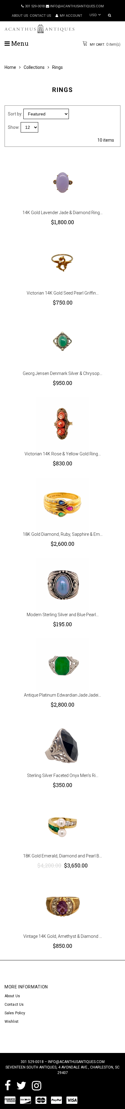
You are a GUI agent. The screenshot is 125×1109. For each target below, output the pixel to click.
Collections (34, 67)
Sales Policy (15, 1013)
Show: (14, 127)
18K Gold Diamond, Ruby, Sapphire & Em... (63, 534)
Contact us (40, 16)
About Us (12, 996)
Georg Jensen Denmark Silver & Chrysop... (62, 373)
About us (20, 16)
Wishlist (12, 1021)
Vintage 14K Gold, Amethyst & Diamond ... (62, 936)
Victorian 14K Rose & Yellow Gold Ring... (63, 453)
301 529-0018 (34, 6)
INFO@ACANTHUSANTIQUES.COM (76, 6)
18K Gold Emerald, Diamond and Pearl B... (62, 855)
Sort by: (15, 113)
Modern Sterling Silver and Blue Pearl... (63, 614)
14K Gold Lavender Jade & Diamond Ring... (62, 212)
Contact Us (14, 1004)
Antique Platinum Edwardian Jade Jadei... (62, 695)
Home (10, 67)
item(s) (104, 44)
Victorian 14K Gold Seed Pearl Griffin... (63, 293)
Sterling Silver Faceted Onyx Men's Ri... (62, 775)
